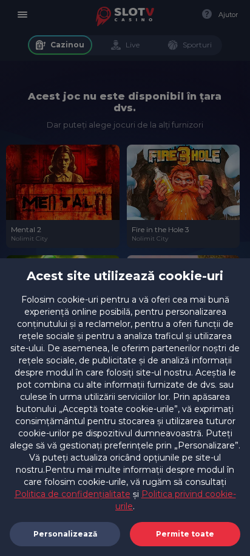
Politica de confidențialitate (72, 494)
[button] (185, 534)
